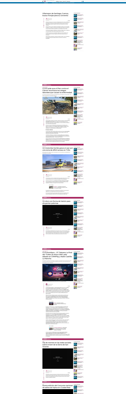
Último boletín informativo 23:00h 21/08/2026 (80, 15)
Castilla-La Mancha (55, 2)
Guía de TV (64, 1)
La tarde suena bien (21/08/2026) (79, 48)
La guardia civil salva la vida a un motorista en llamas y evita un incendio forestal (60, 187)
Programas (68, 1)
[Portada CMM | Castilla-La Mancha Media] (45, 1)
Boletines (64, 2)
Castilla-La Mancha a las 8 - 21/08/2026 (80, 22)
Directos (61, 1)
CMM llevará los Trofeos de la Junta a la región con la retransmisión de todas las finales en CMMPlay (60, 328)
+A (68, 20)
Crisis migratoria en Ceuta (51, 0)
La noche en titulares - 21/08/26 (80, 33)
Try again (58, 217)
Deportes (68, 2)
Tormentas (48, 0)
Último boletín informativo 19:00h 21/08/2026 (80, 377)
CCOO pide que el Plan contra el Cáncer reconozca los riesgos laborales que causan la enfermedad (80, 42)
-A (69, 20)
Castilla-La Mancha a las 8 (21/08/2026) (80, 30)
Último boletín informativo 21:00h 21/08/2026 (80, 26)
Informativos (61, 2)
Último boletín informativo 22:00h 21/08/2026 (80, 19)
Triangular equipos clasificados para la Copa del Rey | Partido (60, 303)
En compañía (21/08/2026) (80, 178)
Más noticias (72, 2)
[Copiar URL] (57, 215)
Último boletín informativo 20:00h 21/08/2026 (80, 37)
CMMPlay (57, 1)
